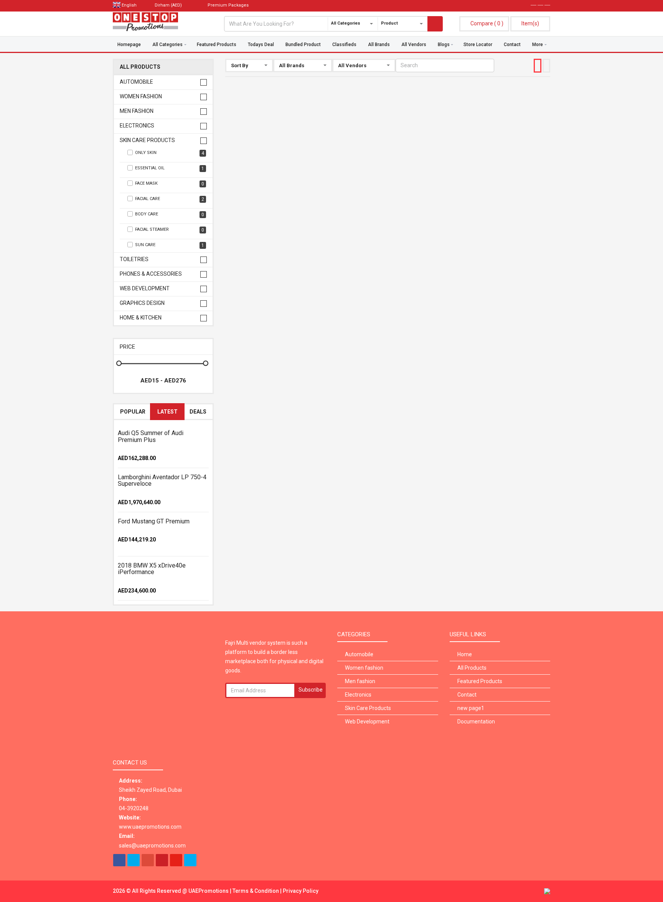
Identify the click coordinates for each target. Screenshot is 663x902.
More (537, 44)
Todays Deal (261, 44)
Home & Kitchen (141, 318)
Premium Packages (227, 5)
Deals (198, 412)
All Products (140, 67)
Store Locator (477, 44)
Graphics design (142, 303)
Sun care (169, 245)
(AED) (169, 5)
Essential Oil (169, 168)
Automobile (136, 82)
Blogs (444, 44)
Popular (132, 412)
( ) (486, 23)
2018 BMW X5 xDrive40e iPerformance (152, 569)
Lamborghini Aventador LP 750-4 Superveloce (162, 480)
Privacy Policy (300, 891)
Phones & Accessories (151, 274)
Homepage (129, 44)
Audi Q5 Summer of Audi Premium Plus (150, 436)
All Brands (379, 44)
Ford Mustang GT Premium (154, 521)
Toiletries (134, 259)
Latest (167, 412)
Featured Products (216, 44)
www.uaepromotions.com (150, 827)
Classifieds (344, 44)
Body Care (169, 214)
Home (464, 654)
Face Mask (169, 184)
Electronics (137, 126)
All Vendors (413, 44)
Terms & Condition (256, 891)
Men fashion (136, 111)
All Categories (167, 44)
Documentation (476, 721)
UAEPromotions (209, 891)
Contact (512, 44)
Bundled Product (303, 44)
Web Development (145, 288)
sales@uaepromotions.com (152, 845)
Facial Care (169, 199)
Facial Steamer (169, 230)
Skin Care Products (147, 140)
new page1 (470, 708)
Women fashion (141, 96)
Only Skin (169, 153)
